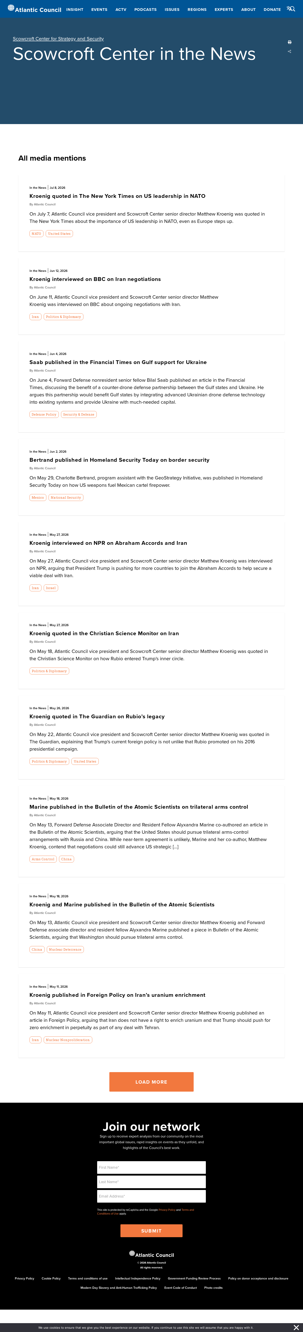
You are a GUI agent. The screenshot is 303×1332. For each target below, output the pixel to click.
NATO (36, 233)
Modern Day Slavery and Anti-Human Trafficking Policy (119, 1287)
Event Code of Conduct (180, 1287)
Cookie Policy (51, 1278)
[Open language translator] (289, 9)
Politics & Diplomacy (63, 316)
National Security (66, 497)
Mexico (38, 497)
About (248, 9)
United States (59, 233)
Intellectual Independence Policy (137, 1278)
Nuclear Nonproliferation (68, 1040)
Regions (197, 9)
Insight (74, 9)
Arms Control (43, 859)
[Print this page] (289, 42)
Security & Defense (78, 414)
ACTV (121, 9)
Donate (272, 9)
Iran (35, 316)
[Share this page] (289, 51)
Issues (172, 9)
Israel (51, 588)
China (66, 859)
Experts (224, 9)
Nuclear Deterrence (65, 949)
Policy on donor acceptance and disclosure (258, 1278)
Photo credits (213, 1287)
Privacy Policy (167, 1209)
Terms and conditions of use (88, 1278)
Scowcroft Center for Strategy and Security (58, 38)
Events (99, 9)
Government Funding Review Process (194, 1278)
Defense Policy (44, 414)
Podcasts (145, 9)
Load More (151, 1081)
